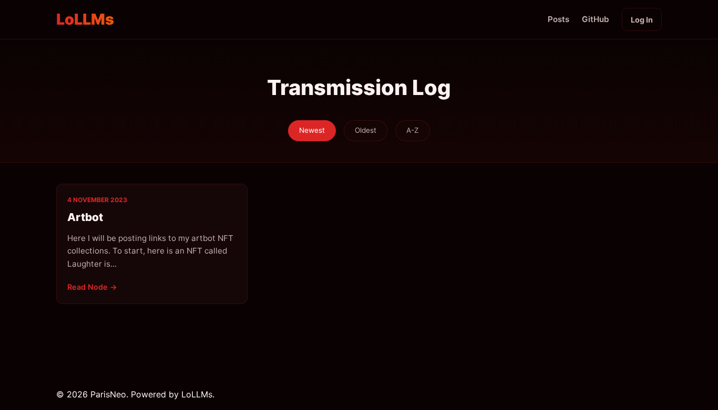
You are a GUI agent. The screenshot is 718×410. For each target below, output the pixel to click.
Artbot (85, 217)
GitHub (595, 19)
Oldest (365, 130)
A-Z (412, 130)
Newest (312, 130)
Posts (558, 19)
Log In (642, 19)
